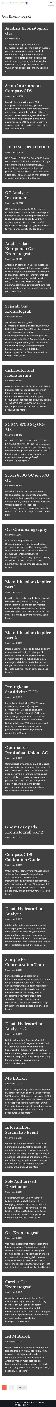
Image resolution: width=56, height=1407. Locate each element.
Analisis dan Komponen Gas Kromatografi (20, 248)
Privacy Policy (21, 1404)
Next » (22, 1387)
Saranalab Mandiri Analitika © (28, 1402)
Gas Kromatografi (22, 1233)
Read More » (17, 128)
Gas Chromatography (26, 529)
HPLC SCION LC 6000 (27, 147)
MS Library (16, 1078)
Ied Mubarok (17, 1336)
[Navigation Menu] (51, 3)
